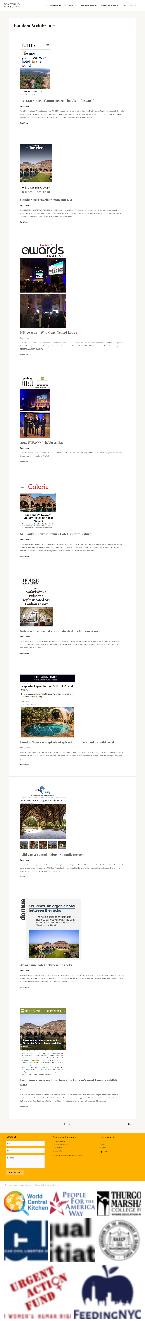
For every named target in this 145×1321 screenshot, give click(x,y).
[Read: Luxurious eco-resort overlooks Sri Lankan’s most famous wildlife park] (43, 1042)
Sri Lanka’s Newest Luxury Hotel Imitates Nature (55, 534)
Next (130, 1124)
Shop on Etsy (58, 1151)
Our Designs (69, 5)
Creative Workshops (88, 5)
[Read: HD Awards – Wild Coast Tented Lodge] (43, 285)
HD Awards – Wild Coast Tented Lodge (48, 332)
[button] (75, 5)
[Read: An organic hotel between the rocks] (50, 929)
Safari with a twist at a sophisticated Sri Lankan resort (60, 631)
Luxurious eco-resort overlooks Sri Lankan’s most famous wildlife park (69, 1082)
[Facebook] (101, 1152)
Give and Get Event (108, 5)
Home (102, 1141)
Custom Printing (53, 5)
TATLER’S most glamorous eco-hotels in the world (57, 100)
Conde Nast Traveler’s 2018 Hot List (46, 200)
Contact (133, 5)
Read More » (24, 122)
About (124, 5)
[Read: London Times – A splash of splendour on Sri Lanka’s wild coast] (47, 706)
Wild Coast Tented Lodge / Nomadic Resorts (52, 854)
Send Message (15, 1172)
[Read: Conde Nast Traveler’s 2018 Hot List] (36, 169)
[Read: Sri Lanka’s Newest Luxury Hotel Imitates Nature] (38, 506)
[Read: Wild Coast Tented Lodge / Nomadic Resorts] (43, 818)
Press (22, 106)
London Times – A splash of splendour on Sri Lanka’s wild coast (67, 742)
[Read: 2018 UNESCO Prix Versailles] (35, 407)
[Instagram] (106, 1152)
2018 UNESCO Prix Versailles (41, 442)
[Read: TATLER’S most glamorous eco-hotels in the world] (35, 69)
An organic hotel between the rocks (46, 965)
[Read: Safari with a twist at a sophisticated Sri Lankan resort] (36, 602)
